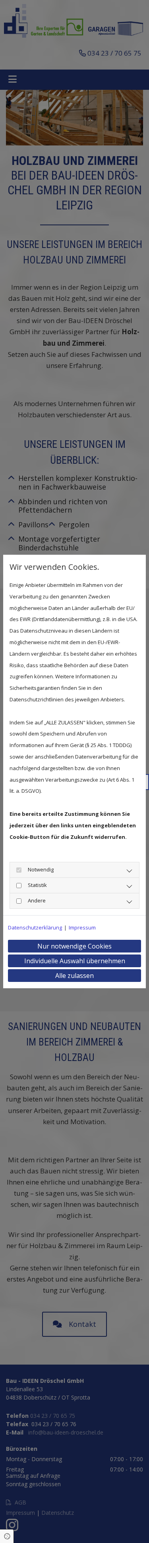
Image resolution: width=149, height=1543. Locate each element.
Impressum (82, 927)
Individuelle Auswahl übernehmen (74, 960)
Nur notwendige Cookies (74, 946)
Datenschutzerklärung (35, 927)
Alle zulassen (74, 975)
